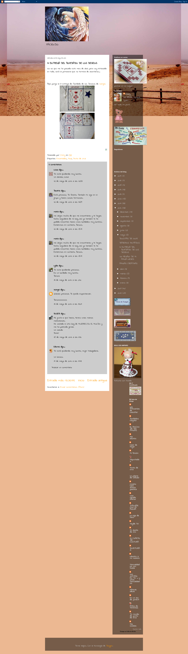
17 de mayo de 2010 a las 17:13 (68, 361)
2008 (120, 293)
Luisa (56, 170)
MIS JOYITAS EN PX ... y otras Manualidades (135, 579)
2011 (120, 203)
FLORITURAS (135, 549)
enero (123, 283)
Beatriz (57, 190)
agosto (123, 225)
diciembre (124, 212)
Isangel (57, 289)
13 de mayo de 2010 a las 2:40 (67, 280)
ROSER (57, 313)
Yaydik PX (134, 523)
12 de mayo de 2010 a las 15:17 (68, 229)
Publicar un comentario (62, 367)
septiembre (125, 221)
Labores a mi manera (134, 557)
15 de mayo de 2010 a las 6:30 (67, 337)
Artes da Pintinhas (134, 607)
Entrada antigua (97, 380)
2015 (120, 185)
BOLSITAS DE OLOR (129, 238)
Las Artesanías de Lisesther (135, 410)
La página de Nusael (134, 476)
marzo (123, 273)
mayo (123, 235)
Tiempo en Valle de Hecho (128, 631)
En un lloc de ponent (134, 598)
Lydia (56, 265)
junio (122, 230)
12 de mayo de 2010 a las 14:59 (68, 202)
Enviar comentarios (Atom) (72, 387)
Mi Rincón (134, 453)
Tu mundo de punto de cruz (134, 616)
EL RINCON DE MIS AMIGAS (134, 428)
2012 (120, 198)
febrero (124, 278)
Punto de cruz (79, 158)
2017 (120, 176)
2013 (120, 194)
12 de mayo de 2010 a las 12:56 (68, 181)
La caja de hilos (134, 516)
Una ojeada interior (133, 497)
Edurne (57, 346)
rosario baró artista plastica (133, 487)
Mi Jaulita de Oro (134, 531)
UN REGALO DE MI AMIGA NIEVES (128, 258)
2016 (120, 180)
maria (56, 211)
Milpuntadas (134, 460)
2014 (120, 189)
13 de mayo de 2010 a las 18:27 (68, 304)
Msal (70, 158)
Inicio (81, 380)
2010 (120, 208)
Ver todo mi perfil (122, 104)
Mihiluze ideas (133, 590)
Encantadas (61, 158)
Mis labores (133, 437)
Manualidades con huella (135, 566)
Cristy (127, 94)
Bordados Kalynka (134, 419)
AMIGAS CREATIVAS (128, 263)
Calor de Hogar (133, 445)
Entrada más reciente (61, 380)
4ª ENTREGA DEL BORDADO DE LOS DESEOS (129, 250)
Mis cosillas (133, 625)
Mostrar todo (137, 629)
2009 (120, 288)
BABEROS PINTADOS (130, 243)
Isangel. (102, 84)
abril (122, 269)
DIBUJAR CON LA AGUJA (134, 507)
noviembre (125, 216)
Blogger (109, 645)
